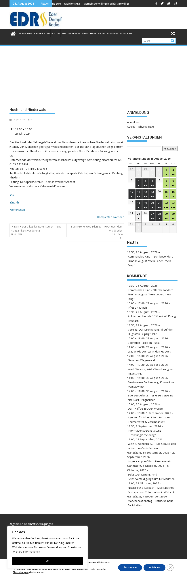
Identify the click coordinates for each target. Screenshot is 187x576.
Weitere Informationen (26, 551)
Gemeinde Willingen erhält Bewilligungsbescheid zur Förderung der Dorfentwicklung (125, 3)
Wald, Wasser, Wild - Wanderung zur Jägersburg (151, 371)
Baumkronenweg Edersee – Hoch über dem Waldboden (97, 230)
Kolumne (112, 33)
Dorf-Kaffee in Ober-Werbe (145, 408)
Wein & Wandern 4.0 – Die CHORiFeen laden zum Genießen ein (152, 446)
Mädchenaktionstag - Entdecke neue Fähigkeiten (150, 503)
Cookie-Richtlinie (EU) (140, 126)
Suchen (169, 149)
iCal (12, 195)
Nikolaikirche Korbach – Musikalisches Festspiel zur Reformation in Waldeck (151, 490)
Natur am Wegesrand (141, 360)
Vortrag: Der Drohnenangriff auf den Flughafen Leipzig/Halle (150, 332)
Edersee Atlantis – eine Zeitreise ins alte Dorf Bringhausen (150, 398)
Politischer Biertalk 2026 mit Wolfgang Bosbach (152, 318)
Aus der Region (71, 33)
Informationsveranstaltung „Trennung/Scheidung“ (144, 433)
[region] (47, 547)
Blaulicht (126, 33)
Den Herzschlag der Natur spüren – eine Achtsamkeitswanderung (36, 230)
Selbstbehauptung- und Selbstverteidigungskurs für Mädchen (151, 477)
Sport (101, 33)
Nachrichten (41, 33)
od (31, 119)
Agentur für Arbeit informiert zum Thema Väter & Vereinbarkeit (149, 419)
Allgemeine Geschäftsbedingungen (31, 524)
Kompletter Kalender (110, 217)
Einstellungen (20, 572)
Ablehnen (154, 567)
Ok (47, 560)
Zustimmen (130, 567)
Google (14, 202)
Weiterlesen (17, 209)
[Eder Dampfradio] (13, 33)
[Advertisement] (93, 73)
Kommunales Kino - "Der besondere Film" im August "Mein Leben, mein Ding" (150, 261)
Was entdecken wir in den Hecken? (149, 351)
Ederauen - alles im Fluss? (144, 342)
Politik (55, 33)
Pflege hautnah (137, 307)
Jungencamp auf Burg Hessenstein (149, 461)
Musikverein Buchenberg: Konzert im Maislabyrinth (151, 384)
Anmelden (133, 122)
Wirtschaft (89, 33)
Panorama (25, 33)
